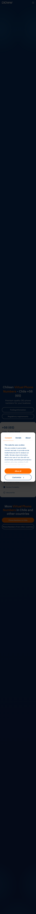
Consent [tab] (8, 437)
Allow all (18, 471)
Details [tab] (18, 437)
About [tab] (28, 437)
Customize (16, 477)
